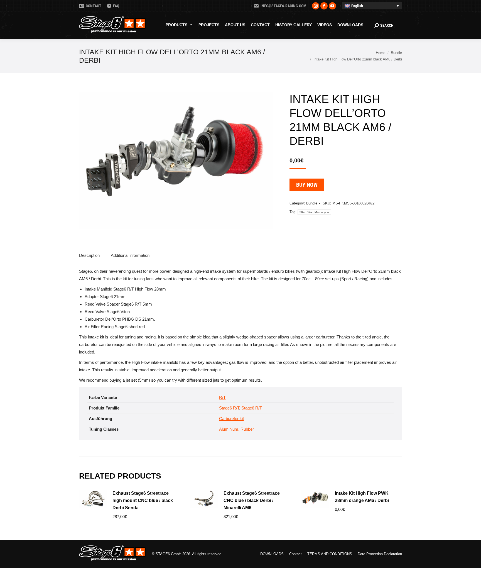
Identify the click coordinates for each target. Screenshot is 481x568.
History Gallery (293, 25)
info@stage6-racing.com (283, 6)
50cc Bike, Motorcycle (314, 212)
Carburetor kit (231, 418)
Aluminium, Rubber (236, 429)
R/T (222, 397)
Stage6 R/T (229, 408)
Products (176, 25)
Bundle (311, 203)
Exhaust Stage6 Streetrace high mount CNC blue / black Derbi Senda (142, 500)
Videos (324, 25)
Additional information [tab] (130, 255)
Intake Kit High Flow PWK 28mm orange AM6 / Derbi (362, 497)
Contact (260, 25)
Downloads (350, 25)
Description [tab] (89, 255)
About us (235, 25)
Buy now (307, 184)
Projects (208, 25)
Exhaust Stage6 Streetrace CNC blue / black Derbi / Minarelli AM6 (252, 500)
